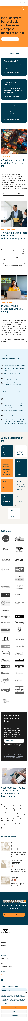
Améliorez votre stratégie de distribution (13, 194)
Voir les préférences (14, 1016)
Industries (3, 942)
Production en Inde (5, 961)
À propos (3, 948)
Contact (3, 951)
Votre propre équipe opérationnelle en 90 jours (13, 340)
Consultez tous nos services (10, 39)
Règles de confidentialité (9, 756)
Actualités (3, 945)
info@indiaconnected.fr (8, 974)
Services (3, 940)
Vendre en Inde (4, 958)
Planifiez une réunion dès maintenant (14, 915)
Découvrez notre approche (11, 73)
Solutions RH (4, 964)
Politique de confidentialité (14, 1019)
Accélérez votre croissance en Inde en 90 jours (13, 266)
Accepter (14, 1007)
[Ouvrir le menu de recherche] (20, 3)
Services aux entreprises (6, 966)
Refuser (14, 1012)
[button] (26, 992)
